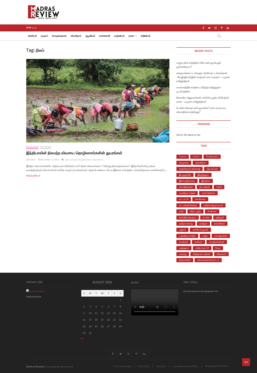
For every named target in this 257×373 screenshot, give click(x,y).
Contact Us (161, 366)
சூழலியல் (90, 35)
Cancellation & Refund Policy (186, 366)
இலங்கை (206, 180)
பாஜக (205, 235)
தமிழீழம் (203, 223)
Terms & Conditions (122, 366)
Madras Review (35, 366)
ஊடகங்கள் (204, 186)
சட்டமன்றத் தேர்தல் (188, 205)
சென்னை (212, 211)
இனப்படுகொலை (187, 180)
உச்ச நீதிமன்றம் (186, 186)
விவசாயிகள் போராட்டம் (208, 260)
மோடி (217, 248)
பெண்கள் (183, 241)
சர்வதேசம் (76, 35)
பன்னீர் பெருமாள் (200, 229)
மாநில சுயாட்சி (202, 248)
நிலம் (67, 159)
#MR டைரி (31, 27)
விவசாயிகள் (98, 159)
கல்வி (219, 186)
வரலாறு (182, 254)
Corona (182, 156)
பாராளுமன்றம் (220, 235)
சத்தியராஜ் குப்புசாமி (213, 205)
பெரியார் (198, 241)
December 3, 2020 (49, 159)
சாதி (181, 211)
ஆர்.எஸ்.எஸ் (212, 168)
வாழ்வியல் (119, 35)
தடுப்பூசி (220, 217)
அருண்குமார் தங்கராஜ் (189, 168)
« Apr (81, 338)
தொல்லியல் (219, 223)
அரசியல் (32, 35)
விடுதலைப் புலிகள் (201, 254)
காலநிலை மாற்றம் (187, 193)
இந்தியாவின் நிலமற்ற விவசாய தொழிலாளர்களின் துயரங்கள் (74, 152)
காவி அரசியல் (208, 193)
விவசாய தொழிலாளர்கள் (81, 159)
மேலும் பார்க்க (39, 175)
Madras (32, 159)
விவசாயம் (221, 254)
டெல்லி (206, 217)
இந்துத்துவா (203, 174)
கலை (131, 35)
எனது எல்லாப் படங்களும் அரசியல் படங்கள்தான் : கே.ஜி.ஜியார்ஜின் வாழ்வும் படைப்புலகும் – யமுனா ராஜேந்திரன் (203, 77)
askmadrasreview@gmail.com (202, 291)
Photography (212, 156)
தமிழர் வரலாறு (186, 223)
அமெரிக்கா (200, 162)
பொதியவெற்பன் (216, 241)
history (196, 156)
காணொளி (104, 35)
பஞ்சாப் (182, 229)
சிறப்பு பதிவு (195, 211)
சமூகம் (44, 35)
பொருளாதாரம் (59, 35)
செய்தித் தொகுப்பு (187, 217)
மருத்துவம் (184, 248)
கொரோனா (200, 199)
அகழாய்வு (184, 162)
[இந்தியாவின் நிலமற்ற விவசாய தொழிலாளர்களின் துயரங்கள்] (97, 101)
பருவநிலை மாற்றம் (187, 235)
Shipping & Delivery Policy (216, 366)
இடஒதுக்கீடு (185, 174)
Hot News (45, 147)
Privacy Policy (144, 366)
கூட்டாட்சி (183, 199)
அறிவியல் (145, 35)
